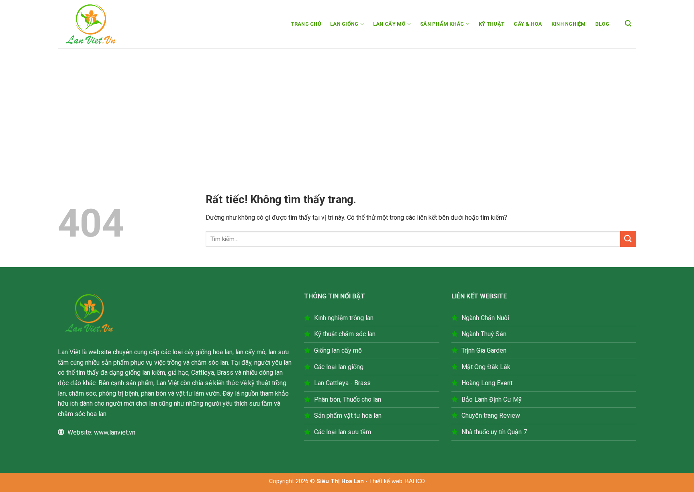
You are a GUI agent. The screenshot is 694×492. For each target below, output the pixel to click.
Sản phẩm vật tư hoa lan (348, 415)
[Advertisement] (347, 108)
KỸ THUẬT (491, 24)
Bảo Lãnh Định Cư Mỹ (491, 399)
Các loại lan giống (338, 367)
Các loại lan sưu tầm (342, 432)
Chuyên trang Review (490, 415)
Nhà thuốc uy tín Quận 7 (494, 432)
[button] (628, 23)
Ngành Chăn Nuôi (485, 318)
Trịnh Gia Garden (483, 350)
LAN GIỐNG (344, 24)
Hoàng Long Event (486, 383)
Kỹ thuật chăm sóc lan (345, 334)
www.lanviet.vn (114, 432)
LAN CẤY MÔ (389, 24)
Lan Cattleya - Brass (342, 383)
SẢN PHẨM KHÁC (442, 24)
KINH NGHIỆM (568, 24)
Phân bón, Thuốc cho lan (347, 399)
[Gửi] (628, 239)
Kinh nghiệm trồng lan (344, 318)
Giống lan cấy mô (338, 350)
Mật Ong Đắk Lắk (485, 367)
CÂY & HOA (528, 24)
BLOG (602, 24)
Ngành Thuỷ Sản (483, 334)
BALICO (415, 481)
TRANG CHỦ (306, 24)
